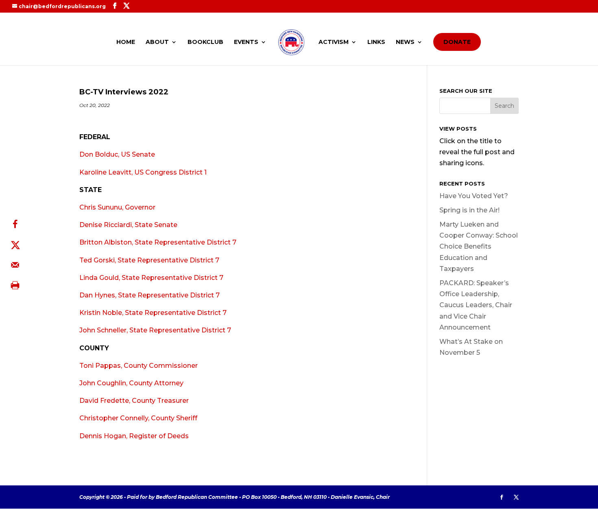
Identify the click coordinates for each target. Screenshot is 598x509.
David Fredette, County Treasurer (134, 400)
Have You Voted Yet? (473, 196)
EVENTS (246, 42)
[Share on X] (15, 244)
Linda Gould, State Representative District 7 (151, 278)
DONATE (457, 42)
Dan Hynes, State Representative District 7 (149, 295)
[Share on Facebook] (15, 224)
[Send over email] (15, 265)
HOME (125, 42)
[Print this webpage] (15, 285)
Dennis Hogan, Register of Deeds (134, 436)
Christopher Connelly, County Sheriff (138, 418)
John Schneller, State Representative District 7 (155, 330)
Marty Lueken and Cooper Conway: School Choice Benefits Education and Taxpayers (478, 247)
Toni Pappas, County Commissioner (138, 365)
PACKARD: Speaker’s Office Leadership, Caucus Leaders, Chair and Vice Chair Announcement (475, 305)
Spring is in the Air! (469, 210)
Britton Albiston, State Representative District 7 (157, 242)
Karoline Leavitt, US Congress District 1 (143, 172)
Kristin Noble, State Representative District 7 (153, 313)
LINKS (376, 42)
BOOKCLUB (205, 42)
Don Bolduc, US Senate (117, 154)
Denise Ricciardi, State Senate (128, 225)
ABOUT (157, 42)
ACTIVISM (334, 42)
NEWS (405, 42)
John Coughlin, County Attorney (131, 383)
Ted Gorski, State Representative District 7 (149, 260)
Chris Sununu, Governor (117, 207)
